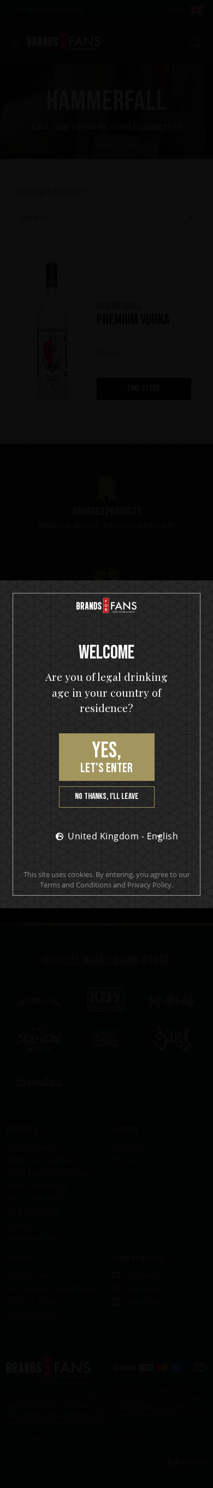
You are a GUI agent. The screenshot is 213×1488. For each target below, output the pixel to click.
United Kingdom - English (118, 836)
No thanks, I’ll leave (107, 796)
